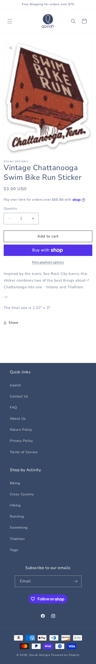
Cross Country (22, 494)
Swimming (19, 527)
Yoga (14, 550)
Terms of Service (24, 452)
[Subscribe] (75, 581)
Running (17, 516)
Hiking (15, 505)
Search (15, 385)
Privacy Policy (21, 440)
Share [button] (13, 322)
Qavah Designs (39, 655)
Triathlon (17, 539)
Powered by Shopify (65, 655)
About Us (18, 418)
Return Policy (21, 429)
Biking (15, 483)
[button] (9, 21)
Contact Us (19, 396)
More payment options (48, 262)
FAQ (13, 407)
